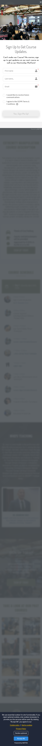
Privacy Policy (21, 729)
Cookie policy (15, 725)
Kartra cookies (27, 725)
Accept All (21, 739)
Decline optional (21, 733)
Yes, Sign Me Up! (21, 113)
